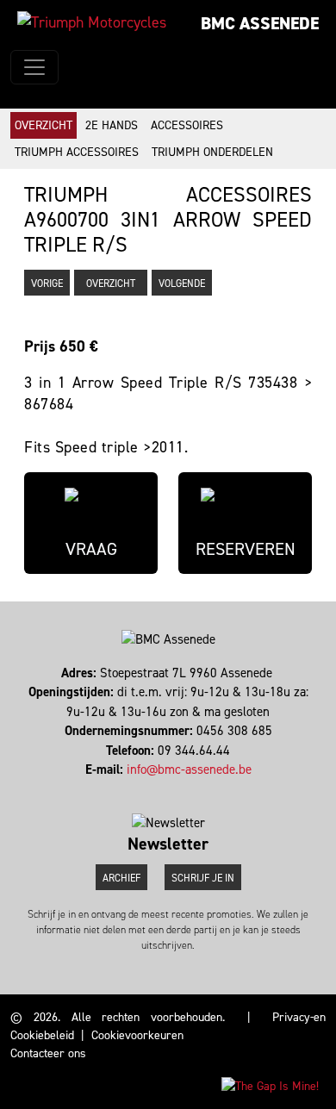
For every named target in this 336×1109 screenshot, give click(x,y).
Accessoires (187, 125)
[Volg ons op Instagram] (164, 789)
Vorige (47, 283)
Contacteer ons (48, 1053)
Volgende (182, 283)
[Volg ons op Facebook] (156, 789)
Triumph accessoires (77, 152)
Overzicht (43, 125)
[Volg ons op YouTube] (179, 789)
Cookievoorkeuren (137, 1035)
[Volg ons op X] (172, 789)
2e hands (111, 125)
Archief (121, 878)
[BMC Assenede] (91, 22)
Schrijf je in (202, 878)
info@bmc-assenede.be (189, 769)
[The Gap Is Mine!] (270, 1085)
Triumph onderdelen (212, 152)
